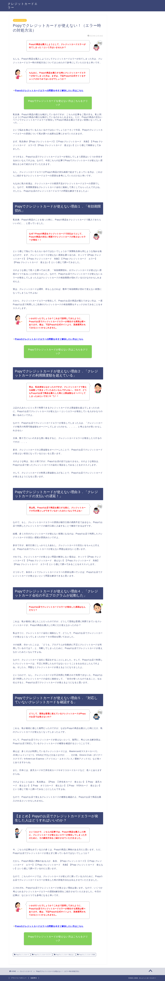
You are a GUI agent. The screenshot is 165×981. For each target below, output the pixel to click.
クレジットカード (20, 20)
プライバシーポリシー (19, 978)
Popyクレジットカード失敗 (87, 954)
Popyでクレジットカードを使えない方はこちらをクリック (58, 103)
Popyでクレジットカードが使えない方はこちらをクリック (58, 351)
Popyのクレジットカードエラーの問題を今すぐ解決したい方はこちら (49, 90)
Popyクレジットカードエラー (42, 954)
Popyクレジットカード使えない (64, 954)
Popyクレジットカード (22, 954)
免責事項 (34, 978)
